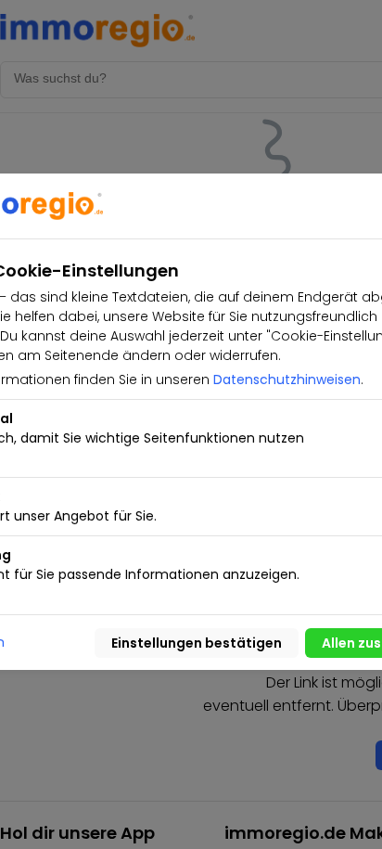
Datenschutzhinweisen (287, 379)
